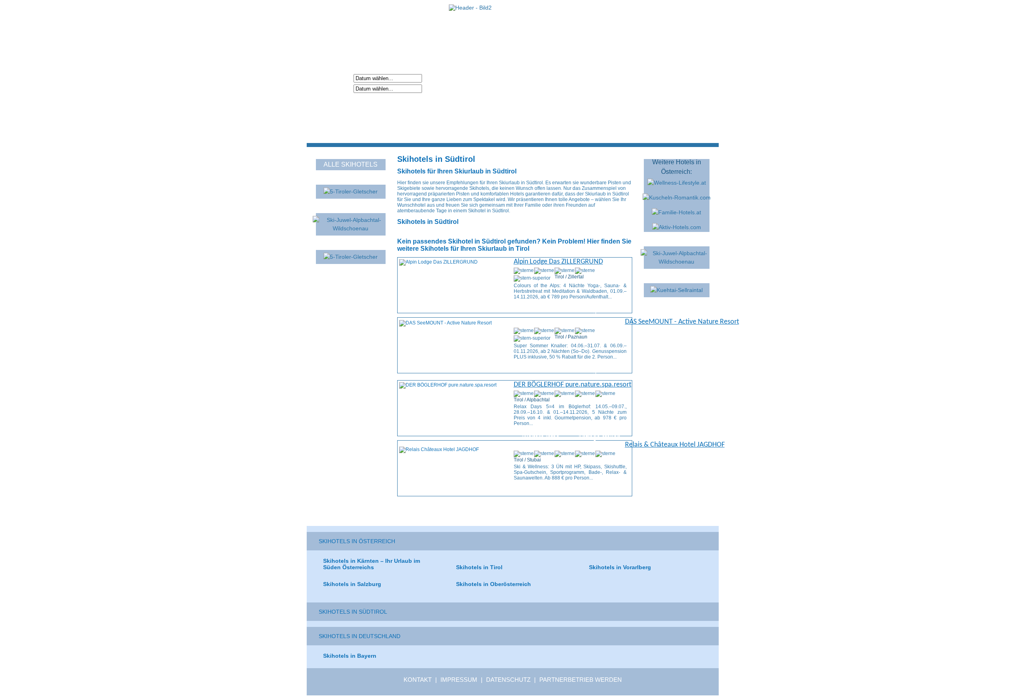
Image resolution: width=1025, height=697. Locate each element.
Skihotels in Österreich (357, 541)
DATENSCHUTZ (508, 679)
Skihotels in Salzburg (352, 584)
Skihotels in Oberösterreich (493, 584)
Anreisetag (336, 78)
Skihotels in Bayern (349, 656)
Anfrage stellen (599, 310)
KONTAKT (418, 679)
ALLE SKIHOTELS (351, 164)
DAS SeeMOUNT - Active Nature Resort (682, 322)
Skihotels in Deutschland (359, 636)
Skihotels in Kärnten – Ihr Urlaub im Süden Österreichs (371, 564)
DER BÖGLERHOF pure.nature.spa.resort (572, 385)
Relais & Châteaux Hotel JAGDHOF (675, 445)
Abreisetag (336, 88)
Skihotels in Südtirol (353, 611)
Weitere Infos (540, 310)
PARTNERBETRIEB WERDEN (580, 679)
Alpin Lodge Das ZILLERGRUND (558, 262)
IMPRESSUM (458, 679)
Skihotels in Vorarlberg (620, 567)
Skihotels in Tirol (479, 567)
